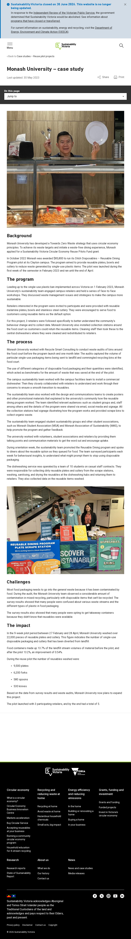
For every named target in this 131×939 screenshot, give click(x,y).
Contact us (43, 878)
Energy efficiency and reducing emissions (79, 794)
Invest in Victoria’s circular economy (108, 814)
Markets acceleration (18, 818)
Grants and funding (109, 802)
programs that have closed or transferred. (35, 21)
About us (43, 860)
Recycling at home (47, 806)
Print (121, 77)
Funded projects (107, 807)
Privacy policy (13, 925)
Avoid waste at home (49, 811)
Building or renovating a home (80, 813)
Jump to (12, 96)
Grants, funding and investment (111, 792)
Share (105, 77)
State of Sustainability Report (19, 875)
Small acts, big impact (49, 824)
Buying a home (76, 819)
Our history (43, 873)
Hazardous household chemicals (49, 818)
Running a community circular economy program (18, 839)
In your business (76, 824)
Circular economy (18, 790)
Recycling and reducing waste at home (49, 794)
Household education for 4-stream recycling (19, 849)
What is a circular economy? (16, 800)
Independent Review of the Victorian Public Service (64, 12)
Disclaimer (27, 925)
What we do (44, 868)
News (71, 860)
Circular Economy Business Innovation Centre (17, 809)
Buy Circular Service (17, 823)
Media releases (76, 873)
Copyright (52, 925)
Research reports (16, 868)
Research (13, 860)
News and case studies (80, 868)
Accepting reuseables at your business (18, 829)
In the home (74, 806)
